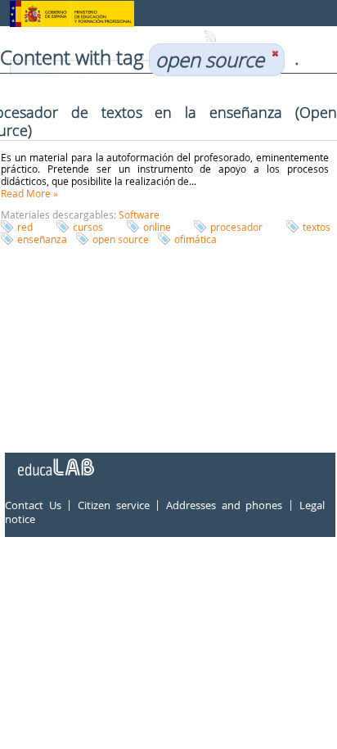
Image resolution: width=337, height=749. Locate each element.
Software (139, 214)
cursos (88, 226)
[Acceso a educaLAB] (55, 460)
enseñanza (42, 239)
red (25, 226)
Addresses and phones (224, 505)
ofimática (195, 239)
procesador (236, 226)
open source (120, 239)
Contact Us (33, 505)
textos (316, 226)
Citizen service (114, 505)
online (157, 226)
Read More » (29, 193)
